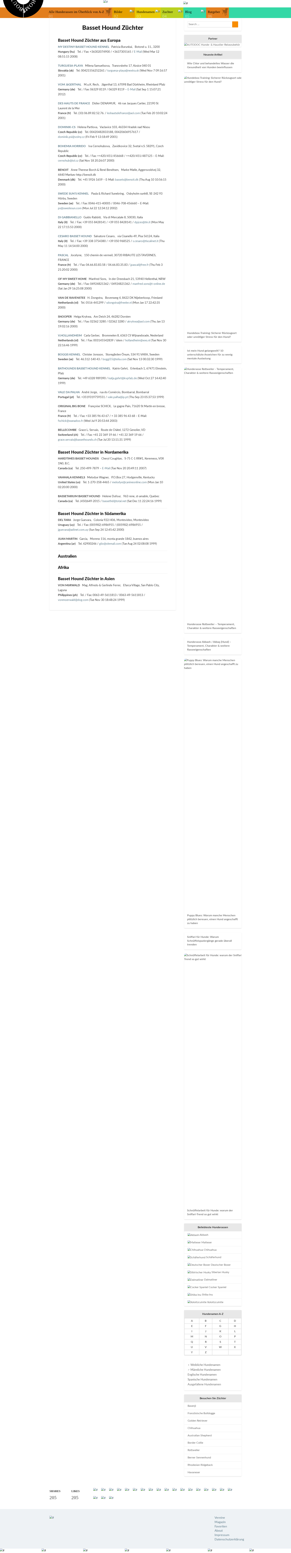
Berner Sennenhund (199, 1457)
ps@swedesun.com (70, 208)
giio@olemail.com (110, 543)
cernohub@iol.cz (68, 160)
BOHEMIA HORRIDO (72, 146)
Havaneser (194, 1472)
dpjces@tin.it (142, 222)
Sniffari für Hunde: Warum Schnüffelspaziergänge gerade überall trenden (209, 941)
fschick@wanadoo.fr (70, 420)
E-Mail (138, 51)
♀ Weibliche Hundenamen (204, 1364)
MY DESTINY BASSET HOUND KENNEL (83, 46)
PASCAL (63, 255)
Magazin (220, 1522)
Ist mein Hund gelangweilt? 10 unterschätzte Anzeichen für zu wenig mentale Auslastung (209, 354)
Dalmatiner (210, 1279)
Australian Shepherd (200, 1435)
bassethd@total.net (114, 501)
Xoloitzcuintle (214, 1302)
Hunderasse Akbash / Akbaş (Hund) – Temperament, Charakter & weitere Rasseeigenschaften (209, 646)
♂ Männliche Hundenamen (204, 1369)
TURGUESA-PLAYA (70, 65)
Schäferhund (213, 1257)
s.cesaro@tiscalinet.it (145, 241)
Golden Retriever (197, 1420)
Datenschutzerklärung (229, 1539)
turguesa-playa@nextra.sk (123, 70)
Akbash (203, 1235)
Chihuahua (210, 1250)
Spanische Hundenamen (202, 1379)
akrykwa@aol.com (138, 321)
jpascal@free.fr (139, 264)
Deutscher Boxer (220, 1265)
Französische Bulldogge (201, 1413)
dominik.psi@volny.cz (71, 136)
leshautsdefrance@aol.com (123, 113)
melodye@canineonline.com (129, 482)
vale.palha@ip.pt (118, 397)
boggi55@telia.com (115, 359)
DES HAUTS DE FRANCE (74, 103)
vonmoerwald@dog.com (73, 600)
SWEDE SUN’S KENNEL (73, 193)
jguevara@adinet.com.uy (73, 529)
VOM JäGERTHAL (70, 84)
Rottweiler (194, 1450)
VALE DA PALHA (69, 392)
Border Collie (195, 1442)
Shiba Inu (207, 1294)
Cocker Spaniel (217, 1287)
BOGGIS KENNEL (69, 354)
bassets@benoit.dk (126, 179)
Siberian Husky (220, 1272)
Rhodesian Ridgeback (200, 1465)
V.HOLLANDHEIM (70, 335)
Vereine (220, 1517)
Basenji (192, 1406)
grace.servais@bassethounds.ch (77, 439)
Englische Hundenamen (202, 1374)
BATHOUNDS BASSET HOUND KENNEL (84, 368)
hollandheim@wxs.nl (137, 340)
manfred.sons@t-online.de (149, 283)
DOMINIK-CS (66, 127)
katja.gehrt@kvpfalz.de (122, 378)
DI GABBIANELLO (70, 217)
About (219, 1530)
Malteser (206, 1242)
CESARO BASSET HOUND (75, 236)
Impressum (222, 1535)
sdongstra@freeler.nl (119, 302)
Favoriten (221, 1526)
